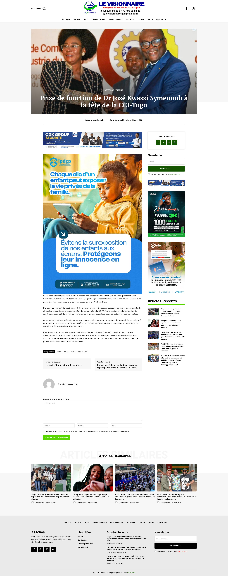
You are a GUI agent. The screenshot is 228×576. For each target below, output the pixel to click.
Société (110, 544)
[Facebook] (186, 8)
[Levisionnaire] (49, 384)
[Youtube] (53, 549)
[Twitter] (194, 8)
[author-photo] (32, 502)
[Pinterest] (169, 142)
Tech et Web (111, 552)
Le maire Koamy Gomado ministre (64, 365)
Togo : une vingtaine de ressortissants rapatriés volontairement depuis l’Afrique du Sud (170, 312)
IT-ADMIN (131, 573)
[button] (39, 8)
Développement (114, 90)
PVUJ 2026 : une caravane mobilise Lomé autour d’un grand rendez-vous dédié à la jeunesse (173, 335)
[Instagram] (40, 549)
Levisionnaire (98, 120)
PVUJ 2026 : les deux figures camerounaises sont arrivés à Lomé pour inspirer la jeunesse (172, 347)
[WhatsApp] (174, 142)
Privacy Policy (174, 174)
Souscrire (164, 169)
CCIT (59, 352)
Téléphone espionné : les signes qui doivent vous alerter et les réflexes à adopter (171, 324)
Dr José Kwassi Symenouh (75, 352)
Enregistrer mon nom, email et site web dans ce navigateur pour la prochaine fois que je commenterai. (87, 431)
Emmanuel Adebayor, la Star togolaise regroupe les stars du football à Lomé (117, 366)
